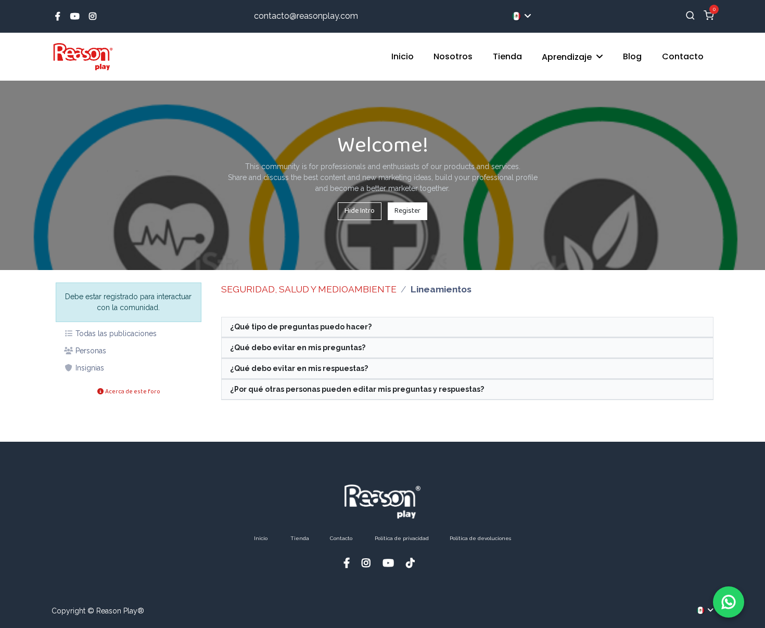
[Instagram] (92, 16)
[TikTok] (414, 563)
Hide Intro (360, 210)
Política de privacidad (402, 538)
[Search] (690, 16)
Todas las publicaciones (115, 333)
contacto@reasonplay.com (306, 16)
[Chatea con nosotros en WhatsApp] (728, 602)
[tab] (467, 327)
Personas (89, 351)
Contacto (341, 538)
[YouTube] (75, 16)
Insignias (88, 368)
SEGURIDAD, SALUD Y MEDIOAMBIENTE (309, 289)
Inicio (260, 538)
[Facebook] (57, 16)
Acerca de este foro (132, 391)
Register (407, 210)
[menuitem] (402, 56)
